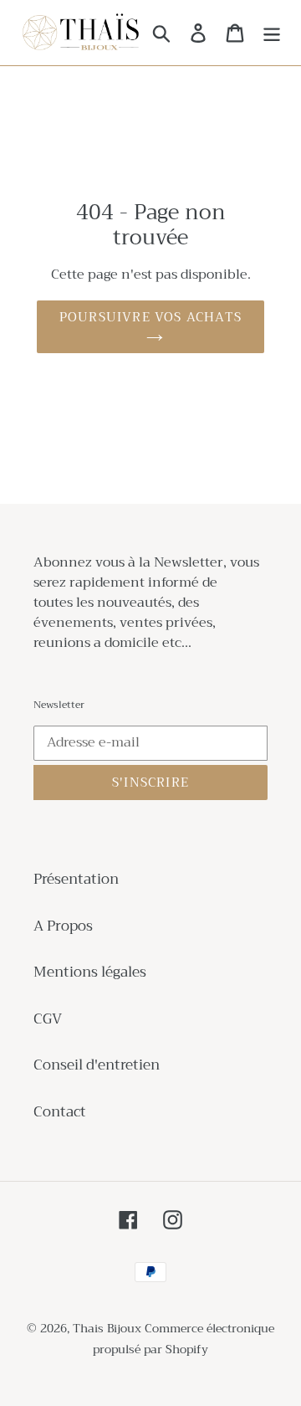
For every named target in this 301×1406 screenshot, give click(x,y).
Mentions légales (89, 972)
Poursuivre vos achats (150, 317)
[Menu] (271, 32)
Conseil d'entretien (96, 1065)
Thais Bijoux (107, 1328)
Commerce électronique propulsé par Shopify (183, 1339)
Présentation (76, 879)
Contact (59, 1112)
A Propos (63, 926)
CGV (47, 1019)
